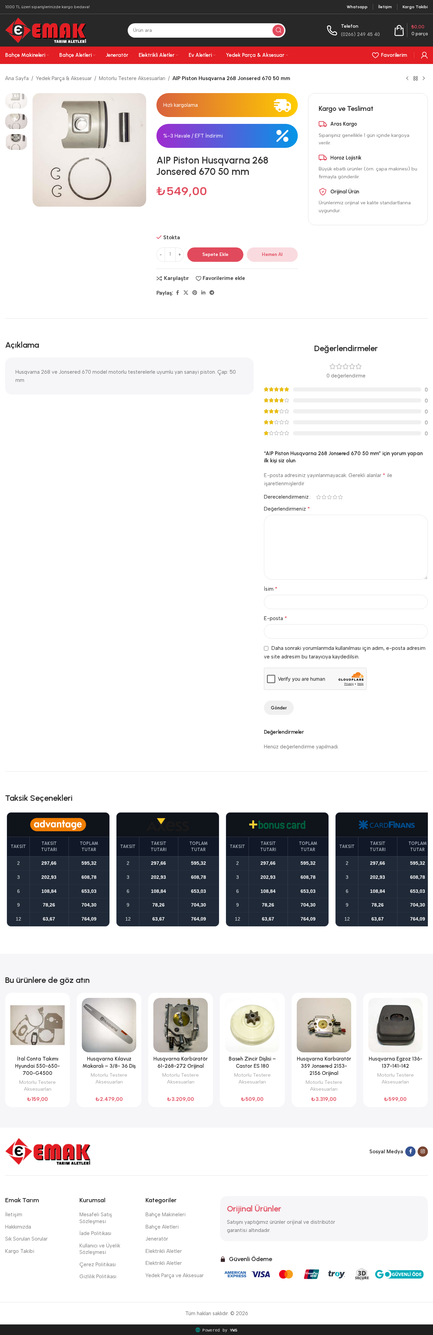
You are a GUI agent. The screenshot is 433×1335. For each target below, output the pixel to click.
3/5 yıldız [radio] (329, 497)
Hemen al (272, 254)
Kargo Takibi (19, 1251)
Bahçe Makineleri (165, 1214)
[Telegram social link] (211, 293)
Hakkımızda (18, 1227)
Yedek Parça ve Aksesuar (174, 1275)
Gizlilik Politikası (97, 1276)
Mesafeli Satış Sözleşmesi (95, 1217)
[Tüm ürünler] (415, 79)
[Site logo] (46, 30)
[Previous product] (407, 79)
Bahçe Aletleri (162, 1227)
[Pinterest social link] (194, 293)
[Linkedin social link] (203, 293)
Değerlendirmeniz (287, 508)
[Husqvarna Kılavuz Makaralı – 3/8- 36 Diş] (109, 1025)
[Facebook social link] (177, 293)
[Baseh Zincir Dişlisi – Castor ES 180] (252, 1025)
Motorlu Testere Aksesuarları (132, 78)
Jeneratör (156, 1239)
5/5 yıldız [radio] (340, 497)
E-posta (275, 618)
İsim (271, 589)
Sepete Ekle (215, 254)
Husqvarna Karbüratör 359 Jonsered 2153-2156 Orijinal (324, 1066)
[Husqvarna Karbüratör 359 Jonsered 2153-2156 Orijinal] (324, 1025)
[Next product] (424, 79)
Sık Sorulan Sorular (26, 1239)
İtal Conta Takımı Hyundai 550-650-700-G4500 (37, 1066)
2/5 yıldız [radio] (324, 497)
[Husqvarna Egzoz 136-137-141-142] (395, 1025)
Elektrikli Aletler (163, 1251)
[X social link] (185, 293)
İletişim (13, 1214)
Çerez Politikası (97, 1264)
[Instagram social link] (423, 1151)
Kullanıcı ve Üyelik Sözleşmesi (99, 1249)
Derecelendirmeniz (286, 497)
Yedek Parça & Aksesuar (64, 78)
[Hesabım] (424, 55)
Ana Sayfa (17, 78)
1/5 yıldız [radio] (318, 497)
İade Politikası (95, 1233)
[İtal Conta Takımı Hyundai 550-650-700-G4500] (37, 1025)
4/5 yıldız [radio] (335, 497)
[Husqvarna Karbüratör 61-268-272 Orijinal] (180, 1025)
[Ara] (278, 30)
